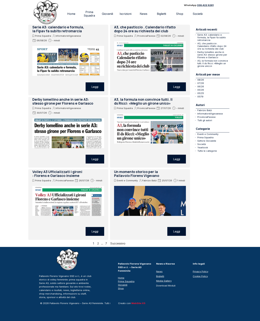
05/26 (200, 90)
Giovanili (107, 14)
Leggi (94, 87)
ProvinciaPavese (146, 36)
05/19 (200, 96)
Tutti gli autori (204, 120)
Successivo (117, 243)
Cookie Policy (200, 276)
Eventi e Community (127, 180)
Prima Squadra (89, 13)
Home (71, 14)
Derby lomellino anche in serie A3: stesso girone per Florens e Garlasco (62, 101)
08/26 (200, 79)
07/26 (200, 83)
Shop (179, 14)
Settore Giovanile (206, 141)
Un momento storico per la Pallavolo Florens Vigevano (136, 173)
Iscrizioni (125, 14)
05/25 (200, 93)
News (143, 14)
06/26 (200, 86)
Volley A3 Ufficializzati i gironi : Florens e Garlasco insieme (57, 173)
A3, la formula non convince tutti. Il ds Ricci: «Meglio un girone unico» (143, 101)
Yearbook (202, 147)
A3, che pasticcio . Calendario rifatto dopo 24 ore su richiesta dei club (145, 29)
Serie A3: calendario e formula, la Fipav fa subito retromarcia (58, 29)
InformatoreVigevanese (68, 36)
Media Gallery (164, 280)
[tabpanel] (203, 5)
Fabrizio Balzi (149, 180)
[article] (68, 60)
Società (201, 144)
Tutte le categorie (207, 151)
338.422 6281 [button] (205, 5)
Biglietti (161, 14)
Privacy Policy (200, 271)
